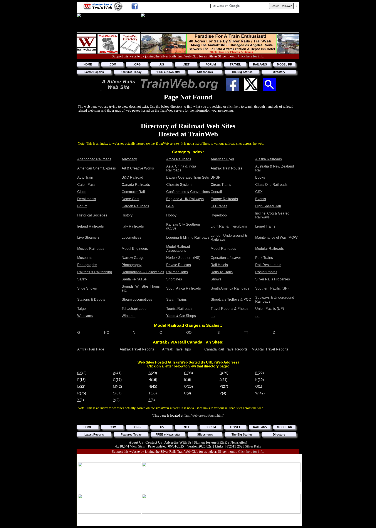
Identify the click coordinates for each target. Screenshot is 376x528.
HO (106, 332)
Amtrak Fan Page (90, 349)
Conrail (216, 192)
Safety (82, 279)
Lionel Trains (265, 226)
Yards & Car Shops (181, 316)
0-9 (79, 373)
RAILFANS (260, 64)
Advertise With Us (178, 442)
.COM (112, 64)
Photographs (87, 265)
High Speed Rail (268, 206)
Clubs (81, 192)
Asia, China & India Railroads (181, 168)
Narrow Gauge (133, 258)
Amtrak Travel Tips (176, 349)
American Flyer (222, 159)
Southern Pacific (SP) (272, 288)
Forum (82, 206)
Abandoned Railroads (94, 159)
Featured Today (131, 72)
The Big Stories (242, 72)
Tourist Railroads (179, 308)
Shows (216, 279)
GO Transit (219, 206)
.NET (186, 64)
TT (246, 332)
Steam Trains (176, 299)
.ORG (137, 64)
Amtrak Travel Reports (137, 349)
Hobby (171, 215)
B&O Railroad (132, 177)
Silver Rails (253, 446)
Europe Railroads (224, 199)
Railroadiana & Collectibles (143, 272)
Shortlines (174, 279)
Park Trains (264, 258)
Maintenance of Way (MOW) (276, 237)
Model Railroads (223, 248)
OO (188, 332)
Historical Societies (92, 215)
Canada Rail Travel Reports (225, 349)
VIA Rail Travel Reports (270, 349)
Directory (279, 72)
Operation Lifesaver (226, 258)
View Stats (137, 446)
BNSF (215, 177)
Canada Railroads (136, 184)
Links (219, 446)
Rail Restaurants (268, 265)
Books (260, 177)
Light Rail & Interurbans (229, 226)
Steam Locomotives (137, 299)
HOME (88, 64)
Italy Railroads (133, 226)
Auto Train (85, 177)
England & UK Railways (185, 199)
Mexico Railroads (90, 248)
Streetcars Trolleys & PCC (231, 299)
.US (161, 64)
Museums (84, 258)
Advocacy (129, 159)
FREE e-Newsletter (168, 72)
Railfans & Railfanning (94, 272)
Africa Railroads (178, 159)
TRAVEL (235, 64)
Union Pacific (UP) (269, 308)
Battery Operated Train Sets (187, 177)
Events (260, 199)
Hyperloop (219, 215)
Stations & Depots (91, 299)
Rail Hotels (219, 265)
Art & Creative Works (138, 168)
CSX (259, 192)
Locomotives (131, 237)
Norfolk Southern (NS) (183, 258)
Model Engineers (135, 248)
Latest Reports (94, 72)
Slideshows (205, 72)
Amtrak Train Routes (226, 168)
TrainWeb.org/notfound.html (203, 415)
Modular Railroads (269, 248)
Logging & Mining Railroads (187, 237)
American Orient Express (96, 168)
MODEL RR (284, 64)
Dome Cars (130, 199)
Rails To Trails (222, 272)
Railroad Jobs (177, 272)
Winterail (128, 316)
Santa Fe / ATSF (134, 279)
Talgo (81, 308)
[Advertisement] (189, 457)
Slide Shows (87, 288)
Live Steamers (88, 237)
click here (233, 106)
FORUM (211, 64)
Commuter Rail (133, 192)
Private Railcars (178, 265)
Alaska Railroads (268, 159)
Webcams (85, 316)
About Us (136, 442)
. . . (213, 316)
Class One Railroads (271, 184)
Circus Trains (221, 184)
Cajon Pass (86, 184)
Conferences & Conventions (188, 192)
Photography (131, 265)
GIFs (170, 206)
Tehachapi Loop (134, 308)
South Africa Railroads (183, 288)
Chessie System (178, 184)
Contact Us (154, 442)
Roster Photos (266, 272)
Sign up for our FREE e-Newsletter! (220, 442)
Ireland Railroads (90, 226)
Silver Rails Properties (272, 279)
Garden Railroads (135, 206)
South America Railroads (230, 288)
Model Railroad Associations (178, 248)
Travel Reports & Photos (229, 308)
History (127, 215)
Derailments (86, 199)
